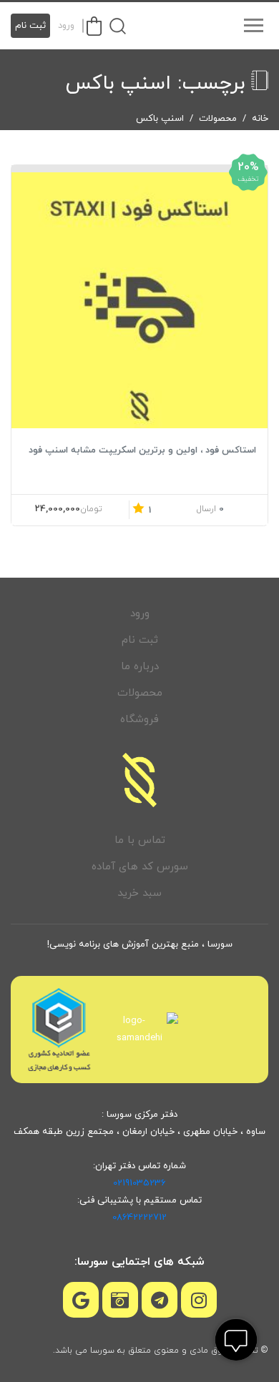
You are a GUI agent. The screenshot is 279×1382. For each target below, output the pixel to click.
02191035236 (139, 1183)
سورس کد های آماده (140, 866)
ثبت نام (30, 25)
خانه (260, 118)
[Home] (139, 780)
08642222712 (139, 1217)
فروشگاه (139, 719)
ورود (66, 25)
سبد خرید (139, 893)
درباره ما (140, 666)
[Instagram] (199, 1300)
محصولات (218, 118)
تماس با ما (139, 840)
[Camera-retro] (120, 1300)
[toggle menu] (253, 25)
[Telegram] (159, 1300)
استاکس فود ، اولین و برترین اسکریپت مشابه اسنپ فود (142, 450)
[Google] (81, 1300)
